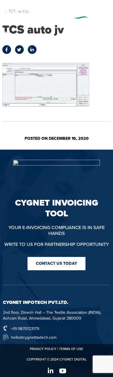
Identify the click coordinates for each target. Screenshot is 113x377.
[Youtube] (62, 371)
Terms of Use (71, 349)
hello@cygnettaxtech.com (34, 337)
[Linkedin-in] (50, 371)
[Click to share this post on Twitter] (19, 49)
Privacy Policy (43, 349)
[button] (56, 263)
